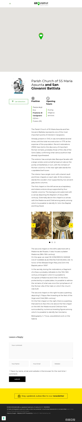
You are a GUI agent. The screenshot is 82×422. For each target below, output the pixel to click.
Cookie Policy (19, 411)
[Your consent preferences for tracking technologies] (4, 418)
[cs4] (57, 225)
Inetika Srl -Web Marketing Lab (42, 413)
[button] (41, 36)
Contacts (26, 411)
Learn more (70, 409)
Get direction (19, 102)
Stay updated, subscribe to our (43, 396)
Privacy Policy (11, 411)
